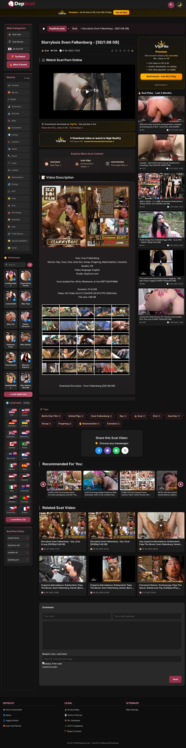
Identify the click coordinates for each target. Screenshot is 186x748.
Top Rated (18, 56)
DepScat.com (57, 28)
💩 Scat (138, 416)
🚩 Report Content (73, 731)
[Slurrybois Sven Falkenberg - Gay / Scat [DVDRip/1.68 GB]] (111, 525)
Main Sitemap (132, 709)
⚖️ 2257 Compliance (74, 726)
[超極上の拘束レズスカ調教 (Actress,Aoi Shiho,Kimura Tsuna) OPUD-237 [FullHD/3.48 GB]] (161, 186)
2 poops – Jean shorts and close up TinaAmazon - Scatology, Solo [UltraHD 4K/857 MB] (160, 164)
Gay (122, 416)
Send (175, 679)
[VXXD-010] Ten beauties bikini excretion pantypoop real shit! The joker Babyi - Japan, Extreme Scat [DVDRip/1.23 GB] (62, 496)
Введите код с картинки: (54, 654)
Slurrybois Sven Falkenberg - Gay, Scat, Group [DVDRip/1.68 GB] (60, 542)
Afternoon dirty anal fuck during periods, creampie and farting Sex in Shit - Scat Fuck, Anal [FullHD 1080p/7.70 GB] (160, 125)
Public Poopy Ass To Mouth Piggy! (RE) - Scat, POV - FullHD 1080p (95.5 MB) (161, 241)
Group (45, 423)
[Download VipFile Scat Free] (22, 4)
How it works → (161, 85)
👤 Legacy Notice (10, 720)
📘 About (7, 715)
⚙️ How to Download (12, 709)
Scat (74, 28)
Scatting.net (13, 560)
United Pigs (74, 416)
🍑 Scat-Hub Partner (12, 726)
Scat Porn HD (14, 545)
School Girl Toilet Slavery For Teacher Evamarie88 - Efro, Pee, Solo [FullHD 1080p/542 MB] (161, 318)
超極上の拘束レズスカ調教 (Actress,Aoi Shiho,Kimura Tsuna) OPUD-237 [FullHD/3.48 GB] (161, 202)
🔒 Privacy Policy (72, 709)
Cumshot (112, 423)
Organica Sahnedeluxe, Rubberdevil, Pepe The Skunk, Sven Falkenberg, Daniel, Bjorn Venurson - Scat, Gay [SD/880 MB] (62, 586)
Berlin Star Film (50, 416)
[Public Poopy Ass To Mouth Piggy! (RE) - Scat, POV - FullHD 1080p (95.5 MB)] (161, 224)
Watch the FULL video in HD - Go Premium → (62, 128)
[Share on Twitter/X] (124, 450)
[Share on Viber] (107, 450)
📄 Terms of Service (73, 715)
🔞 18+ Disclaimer (72, 720)
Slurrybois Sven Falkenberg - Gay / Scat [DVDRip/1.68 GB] (109, 542)
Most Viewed (18, 64)
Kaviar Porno (13, 538)
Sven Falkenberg (100, 416)
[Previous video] (43, 484)
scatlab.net (13, 552)
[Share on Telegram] (98, 450)
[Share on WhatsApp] (116, 450)
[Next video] (180, 484)
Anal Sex (172, 416)
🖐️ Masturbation (88, 423)
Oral (155, 416)
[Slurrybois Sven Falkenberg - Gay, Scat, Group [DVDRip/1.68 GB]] (62, 525)
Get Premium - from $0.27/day (161, 76)
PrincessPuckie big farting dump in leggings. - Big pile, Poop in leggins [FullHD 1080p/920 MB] (160, 279)
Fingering (63, 423)
